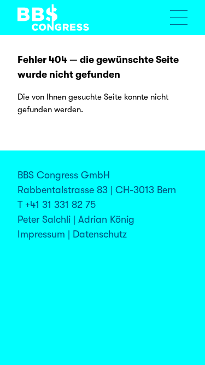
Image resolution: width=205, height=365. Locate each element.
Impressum (41, 234)
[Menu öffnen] (178, 17)
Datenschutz (100, 234)
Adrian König (106, 219)
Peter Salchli (44, 219)
